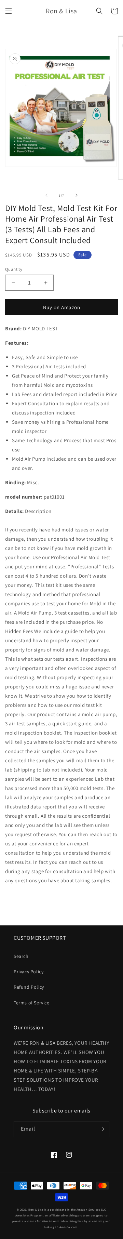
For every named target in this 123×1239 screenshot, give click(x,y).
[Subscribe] (101, 1129)
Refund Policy (29, 987)
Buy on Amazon (61, 307)
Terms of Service (32, 1003)
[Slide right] (76, 195)
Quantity (13, 269)
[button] (8, 10)
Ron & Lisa (35, 1209)
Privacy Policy (28, 971)
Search (21, 956)
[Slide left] (46, 195)
